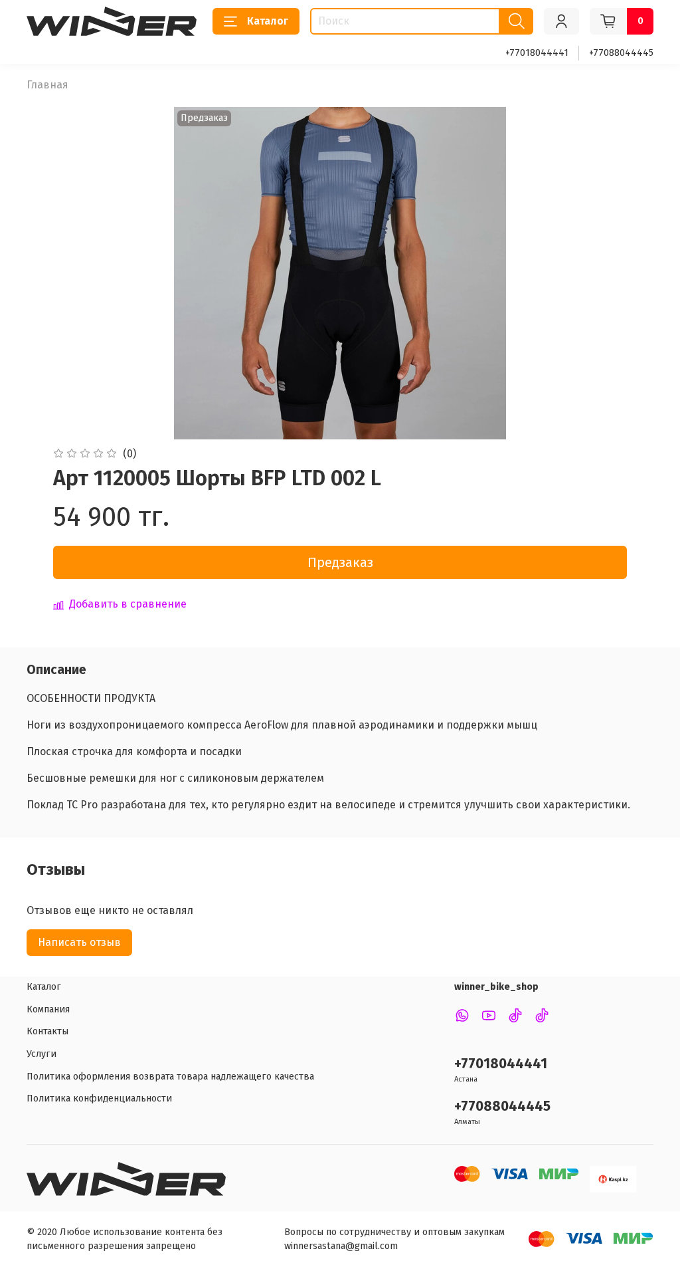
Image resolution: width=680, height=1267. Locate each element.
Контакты (47, 1031)
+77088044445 (621, 52)
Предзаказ (340, 562)
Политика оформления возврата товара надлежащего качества (170, 1076)
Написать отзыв (79, 942)
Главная (47, 84)
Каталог (267, 21)
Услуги (41, 1054)
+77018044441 (536, 52)
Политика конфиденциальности (99, 1098)
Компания (48, 1009)
